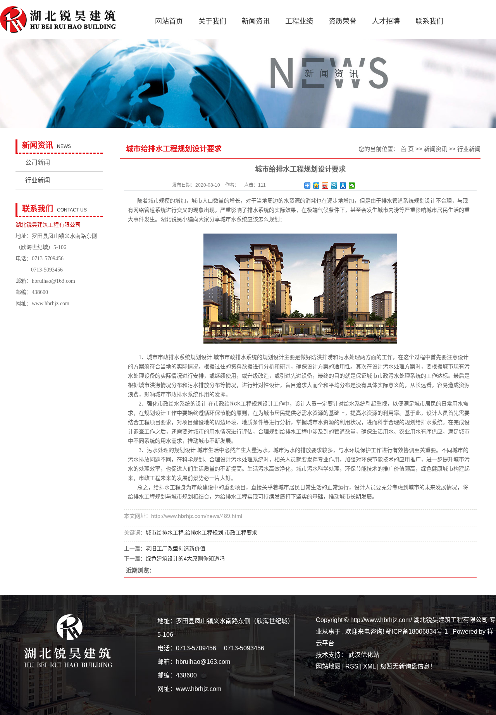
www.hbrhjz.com (50, 303)
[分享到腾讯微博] (334, 185)
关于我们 (212, 21)
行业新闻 (37, 180)
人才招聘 (386, 21)
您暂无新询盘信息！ (408, 666)
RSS (351, 666)
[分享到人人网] (343, 185)
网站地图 (329, 666)
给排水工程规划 (204, 532)
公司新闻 (37, 162)
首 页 (407, 149)
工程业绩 (299, 21)
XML (369, 666)
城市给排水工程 (165, 532)
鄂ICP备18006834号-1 (417, 631)
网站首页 (169, 21)
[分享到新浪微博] (325, 185)
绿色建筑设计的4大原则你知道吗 (185, 558)
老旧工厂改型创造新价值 (175, 548)
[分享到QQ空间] (316, 185)
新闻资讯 (256, 21)
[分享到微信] (352, 185)
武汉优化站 (363, 654)
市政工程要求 (241, 532)
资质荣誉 (342, 21)
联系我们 (429, 21)
